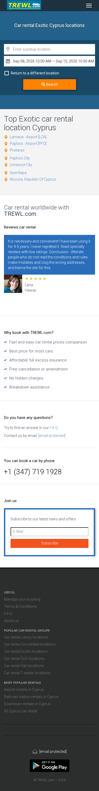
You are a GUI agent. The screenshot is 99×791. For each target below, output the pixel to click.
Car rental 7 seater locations (27, 673)
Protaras (17, 150)
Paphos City (20, 158)
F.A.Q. (54, 428)
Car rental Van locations (24, 666)
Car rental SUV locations (24, 658)
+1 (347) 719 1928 (33, 472)
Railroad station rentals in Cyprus (31, 697)
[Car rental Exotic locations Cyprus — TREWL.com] (49, 765)
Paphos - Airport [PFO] (28, 143)
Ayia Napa (18, 173)
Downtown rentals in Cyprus (27, 704)
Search (51, 84)
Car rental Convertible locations (30, 644)
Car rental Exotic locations (26, 651)
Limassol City (21, 165)
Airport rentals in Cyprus (24, 689)
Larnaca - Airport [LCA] (28, 137)
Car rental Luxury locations (26, 637)
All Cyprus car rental (20, 711)
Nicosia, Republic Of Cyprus (33, 179)
